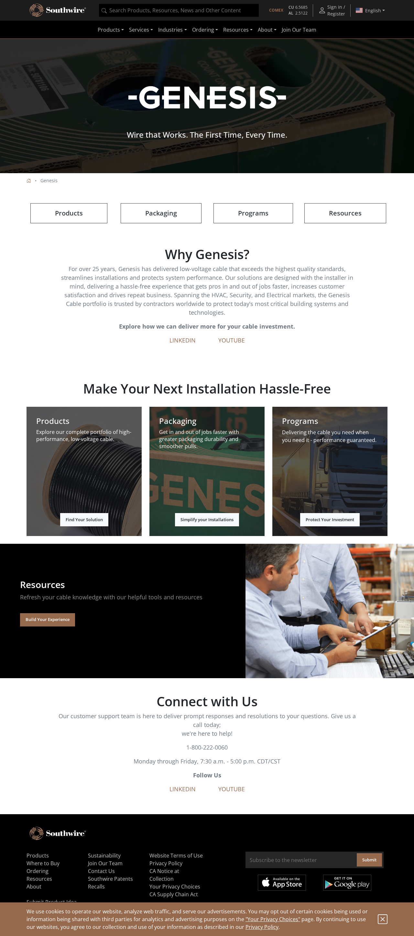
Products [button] (109, 29)
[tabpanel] (207, 106)
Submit (369, 860)
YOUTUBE (231, 340)
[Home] (29, 180)
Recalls (96, 886)
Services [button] (139, 29)
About (34, 886)
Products (69, 213)
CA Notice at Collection (164, 875)
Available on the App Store (282, 883)
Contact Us (101, 871)
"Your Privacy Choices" (272, 919)
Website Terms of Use (176, 855)
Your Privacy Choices (174, 886)
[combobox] (179, 10)
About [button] (265, 29)
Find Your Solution (84, 519)
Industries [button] (170, 29)
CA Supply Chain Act (173, 894)
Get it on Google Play (347, 883)
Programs (253, 213)
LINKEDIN (182, 340)
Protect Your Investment (330, 519)
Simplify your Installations (207, 519)
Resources (345, 213)
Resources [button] (236, 29)
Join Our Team (299, 29)
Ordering (38, 871)
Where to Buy (43, 863)
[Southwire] (58, 10)
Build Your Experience (48, 619)
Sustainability (104, 855)
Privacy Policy (261, 927)
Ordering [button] (203, 29)
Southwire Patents (110, 878)
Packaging (161, 213)
